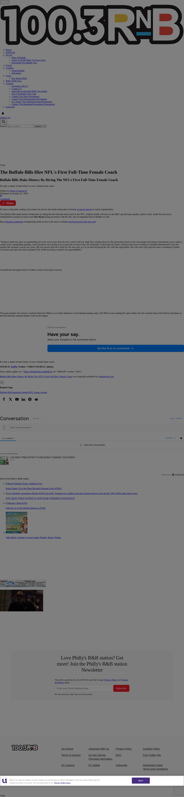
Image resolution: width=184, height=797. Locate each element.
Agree (140, 780)
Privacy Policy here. (62, 783)
